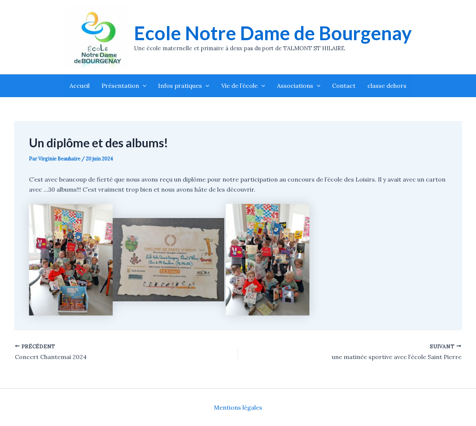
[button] (143, 85)
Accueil (80, 85)
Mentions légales (238, 407)
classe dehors (386, 85)
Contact (344, 85)
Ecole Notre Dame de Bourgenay (273, 33)
